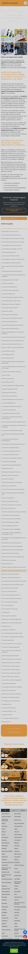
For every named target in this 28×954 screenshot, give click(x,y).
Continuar (14, 950)
